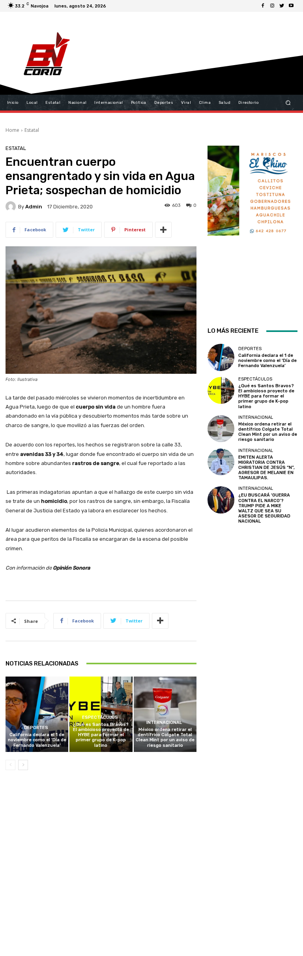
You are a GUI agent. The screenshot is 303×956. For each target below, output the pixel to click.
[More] (163, 230)
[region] (252, 226)
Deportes (36, 727)
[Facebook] (262, 6)
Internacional (164, 722)
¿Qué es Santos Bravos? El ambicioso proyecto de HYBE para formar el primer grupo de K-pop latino (101, 735)
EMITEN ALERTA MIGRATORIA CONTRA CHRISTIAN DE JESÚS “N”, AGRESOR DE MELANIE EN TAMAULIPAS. (266, 468)
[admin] (12, 206)
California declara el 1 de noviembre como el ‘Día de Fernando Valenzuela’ (37, 740)
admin (33, 206)
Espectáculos (100, 717)
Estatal (31, 130)
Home (12, 130)
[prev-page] (10, 765)
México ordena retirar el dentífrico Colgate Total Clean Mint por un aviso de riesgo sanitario (165, 737)
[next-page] (23, 765)
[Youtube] (291, 6)
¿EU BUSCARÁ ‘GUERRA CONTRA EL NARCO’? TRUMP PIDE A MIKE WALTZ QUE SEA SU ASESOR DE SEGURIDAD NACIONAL (264, 508)
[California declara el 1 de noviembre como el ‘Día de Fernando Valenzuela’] (37, 714)
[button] (288, 103)
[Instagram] (272, 6)
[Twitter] (281, 6)
